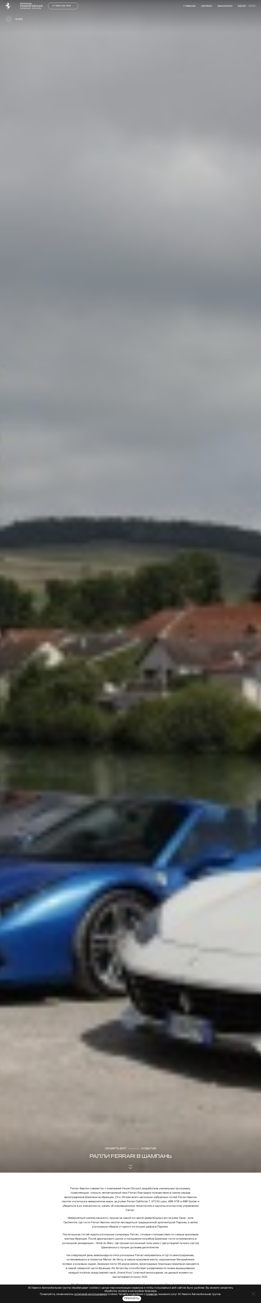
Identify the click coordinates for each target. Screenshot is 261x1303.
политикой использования (90, 1294)
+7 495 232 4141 (61, 6)
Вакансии (225, 6)
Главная (189, 6)
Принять (131, 1298)
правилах (151, 1294)
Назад (19, 19)
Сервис (206, 6)
